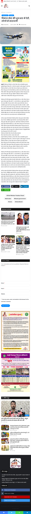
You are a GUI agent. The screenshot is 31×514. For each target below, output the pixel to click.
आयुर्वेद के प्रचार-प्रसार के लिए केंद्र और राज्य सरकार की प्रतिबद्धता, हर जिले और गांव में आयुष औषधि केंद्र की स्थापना (8, 247)
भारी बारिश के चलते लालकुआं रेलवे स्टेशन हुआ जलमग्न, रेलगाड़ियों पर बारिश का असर (8, 222)
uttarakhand (9, 12)
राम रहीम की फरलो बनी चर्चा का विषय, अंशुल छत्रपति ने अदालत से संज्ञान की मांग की (14, 419)
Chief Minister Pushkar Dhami (15, 195)
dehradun (8, 198)
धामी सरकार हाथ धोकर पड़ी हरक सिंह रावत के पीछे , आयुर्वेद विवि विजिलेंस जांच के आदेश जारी (23, 229)
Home (3, 12)
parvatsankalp (5, 24)
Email (2, 288)
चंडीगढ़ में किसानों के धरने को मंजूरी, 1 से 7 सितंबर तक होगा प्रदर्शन (20, 433)
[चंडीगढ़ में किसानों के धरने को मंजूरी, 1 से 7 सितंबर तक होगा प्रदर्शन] (5, 434)
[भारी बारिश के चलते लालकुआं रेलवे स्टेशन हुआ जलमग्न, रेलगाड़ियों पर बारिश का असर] (8, 216)
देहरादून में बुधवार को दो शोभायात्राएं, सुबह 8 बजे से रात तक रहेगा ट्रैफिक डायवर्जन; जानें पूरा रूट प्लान (19, 427)
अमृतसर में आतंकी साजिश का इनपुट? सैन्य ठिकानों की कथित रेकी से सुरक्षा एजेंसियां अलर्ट (20, 447)
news (10, 201)
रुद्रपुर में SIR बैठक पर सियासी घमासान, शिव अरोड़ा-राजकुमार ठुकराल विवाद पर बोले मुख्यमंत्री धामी (19, 440)
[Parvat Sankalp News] (6, 6)
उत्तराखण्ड (11, 15)
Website (3, 293)
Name (3, 283)
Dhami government (20, 198)
